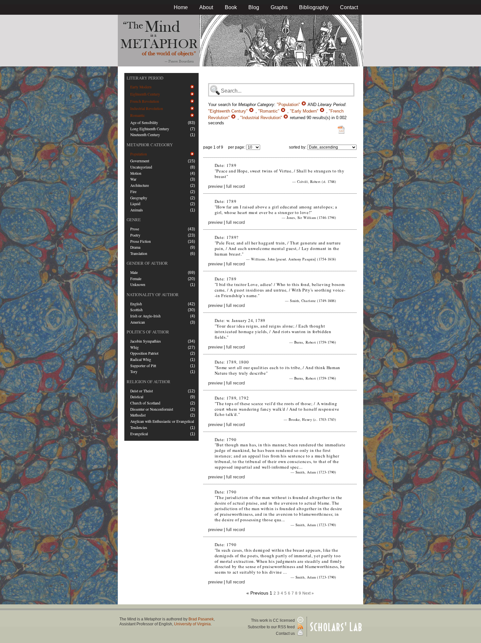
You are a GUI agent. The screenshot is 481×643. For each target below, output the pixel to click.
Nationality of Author (153, 294)
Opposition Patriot (144, 353)
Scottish (136, 309)
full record (235, 186)
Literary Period (145, 78)
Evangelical (139, 433)
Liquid (135, 203)
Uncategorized (141, 167)
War (133, 179)
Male (134, 272)
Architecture (139, 185)
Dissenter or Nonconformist (151, 409)
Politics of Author (148, 332)
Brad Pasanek (201, 619)
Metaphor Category (150, 145)
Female (135, 278)
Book (231, 7)
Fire (133, 191)
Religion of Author (148, 381)
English (136, 303)
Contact (349, 7)
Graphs (279, 7)
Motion (135, 173)
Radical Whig (140, 359)
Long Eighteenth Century (149, 128)
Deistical (136, 396)
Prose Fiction (140, 241)
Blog (253, 7)
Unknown (137, 284)
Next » (308, 593)
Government (139, 160)
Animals (136, 209)
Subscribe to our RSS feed (272, 627)
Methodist (138, 415)
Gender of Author (147, 263)
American (137, 322)
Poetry (135, 235)
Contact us (286, 633)
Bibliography (314, 7)
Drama (135, 247)
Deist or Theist (141, 390)
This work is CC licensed (273, 620)
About (206, 7)
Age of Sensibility (144, 122)
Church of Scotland (145, 403)
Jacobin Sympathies (145, 341)
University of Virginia (192, 624)
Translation (138, 253)
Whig (134, 347)
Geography (138, 197)
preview (215, 186)
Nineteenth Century (145, 134)
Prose (134, 228)
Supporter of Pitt (143, 365)
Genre (134, 220)
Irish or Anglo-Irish (145, 315)
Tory (133, 371)
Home (181, 7)
